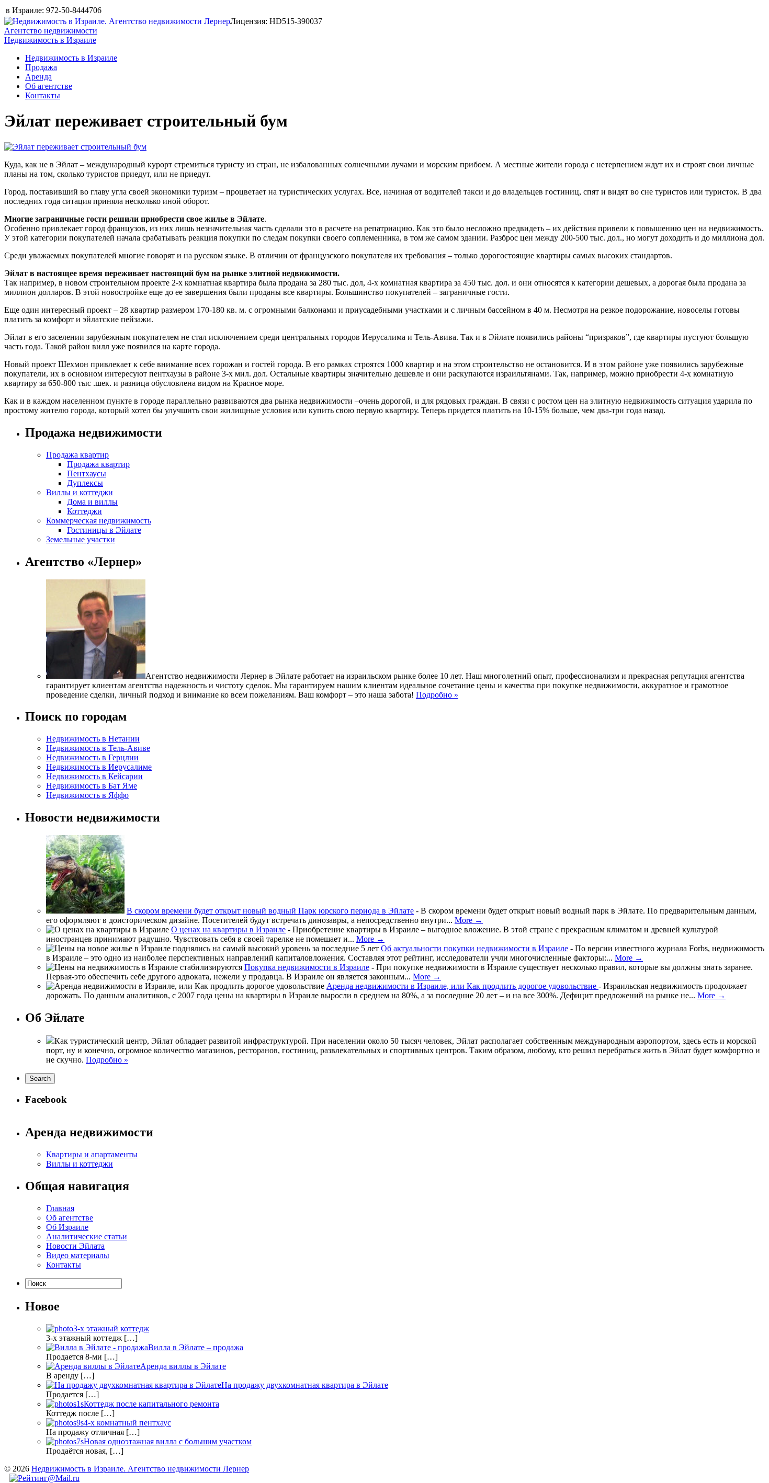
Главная (60, 1208)
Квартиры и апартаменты (92, 1154)
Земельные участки (80, 539)
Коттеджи (84, 511)
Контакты (42, 95)
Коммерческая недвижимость (98, 520)
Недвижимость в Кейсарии (94, 776)
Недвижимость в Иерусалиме (99, 766)
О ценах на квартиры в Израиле (228, 929)
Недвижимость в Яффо (87, 795)
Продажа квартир (77, 454)
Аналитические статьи (86, 1236)
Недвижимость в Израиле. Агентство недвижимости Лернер (140, 1468)
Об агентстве (48, 86)
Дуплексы (85, 482)
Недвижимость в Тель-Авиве (98, 748)
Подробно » (437, 694)
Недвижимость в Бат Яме (91, 785)
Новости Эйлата (75, 1245)
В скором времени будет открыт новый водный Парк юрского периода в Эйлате (270, 910)
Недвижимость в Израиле (71, 57)
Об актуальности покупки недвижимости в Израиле (474, 948)
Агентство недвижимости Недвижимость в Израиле (50, 35)
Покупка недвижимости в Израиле (306, 967)
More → (469, 920)
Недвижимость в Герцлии (92, 757)
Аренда (38, 76)
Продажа (41, 67)
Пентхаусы (86, 473)
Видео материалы (77, 1255)
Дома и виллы (92, 501)
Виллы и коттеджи (79, 492)
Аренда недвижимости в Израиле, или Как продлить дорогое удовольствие (462, 986)
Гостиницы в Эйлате (104, 530)
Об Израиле (67, 1227)
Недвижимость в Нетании (93, 738)
